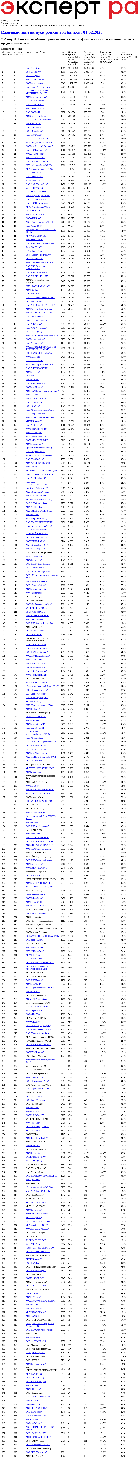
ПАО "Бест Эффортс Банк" (38, 1397)
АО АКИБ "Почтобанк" (37, 999)
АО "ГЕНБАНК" (33, 357)
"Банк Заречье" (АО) (35, 894)
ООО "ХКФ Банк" (34, 131)
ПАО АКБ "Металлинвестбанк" (40, 243)
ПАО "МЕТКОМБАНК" (37, 368)
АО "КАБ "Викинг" (35, 1052)
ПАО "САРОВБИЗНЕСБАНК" (40, 297)
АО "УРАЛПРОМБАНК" (37, 837)
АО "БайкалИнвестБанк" (37, 589)
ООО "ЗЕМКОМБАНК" (37, 1286)
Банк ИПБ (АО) (33, 376)
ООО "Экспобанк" (34, 258)
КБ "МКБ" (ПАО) (34, 955)
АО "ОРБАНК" (33, 1022)
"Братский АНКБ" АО (36, 716)
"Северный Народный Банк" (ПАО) (42, 686)
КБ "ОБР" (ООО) (34, 1217)
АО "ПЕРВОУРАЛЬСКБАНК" (40, 789)
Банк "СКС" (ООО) (35, 1378)
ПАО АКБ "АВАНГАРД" (37, 272)
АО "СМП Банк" (33, 123)
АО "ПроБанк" (33, 991)
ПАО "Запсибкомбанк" (36, 199)
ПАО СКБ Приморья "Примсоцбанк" (35, 267)
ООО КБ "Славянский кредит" (40, 860)
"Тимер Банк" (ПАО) (35, 1352)
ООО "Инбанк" (33, 406)
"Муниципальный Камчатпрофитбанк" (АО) (38, 733)
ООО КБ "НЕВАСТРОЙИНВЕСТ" (42, 1176)
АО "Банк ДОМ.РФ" (35, 214)
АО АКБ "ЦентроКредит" (38, 656)
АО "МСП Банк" (33, 1389)
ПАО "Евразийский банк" (38, 1033)
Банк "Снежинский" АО (37, 567)
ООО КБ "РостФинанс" (37, 652)
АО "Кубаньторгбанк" (36, 663)
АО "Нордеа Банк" (34, 1153)
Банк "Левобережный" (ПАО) (39, 262)
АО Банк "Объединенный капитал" (42, 335)
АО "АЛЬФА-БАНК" (35, 79)
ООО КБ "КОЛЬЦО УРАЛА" (39, 353)
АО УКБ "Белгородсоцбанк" (39, 604)
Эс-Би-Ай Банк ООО (35, 612)
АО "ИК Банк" (32, 1107)
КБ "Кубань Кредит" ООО (38, 207)
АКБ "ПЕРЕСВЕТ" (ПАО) (38, 793)
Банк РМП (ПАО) (34, 1244)
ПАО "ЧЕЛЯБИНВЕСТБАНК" (40, 305)
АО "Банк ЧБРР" (33, 984)
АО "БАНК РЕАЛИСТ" (37, 868)
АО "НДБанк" (32, 1305)
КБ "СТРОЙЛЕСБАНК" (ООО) (40, 768)
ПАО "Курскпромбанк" (37, 413)
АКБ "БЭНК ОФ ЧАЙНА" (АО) (41, 757)
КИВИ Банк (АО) (34, 421)
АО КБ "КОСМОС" (35, 1278)
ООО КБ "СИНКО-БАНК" (38, 1044)
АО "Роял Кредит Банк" (37, 675)
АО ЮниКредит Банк (36, 116)
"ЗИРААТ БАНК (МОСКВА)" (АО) (42, 936)
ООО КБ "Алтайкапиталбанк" (40, 841)
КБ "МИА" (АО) (33, 701)
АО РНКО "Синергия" (36, 1452)
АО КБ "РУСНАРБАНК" (37, 615)
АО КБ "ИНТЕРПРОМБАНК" (40, 474)
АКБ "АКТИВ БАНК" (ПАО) (39, 511)
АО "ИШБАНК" (33, 709)
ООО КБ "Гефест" (34, 1412)
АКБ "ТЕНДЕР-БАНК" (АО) (39, 887)
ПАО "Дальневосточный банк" (40, 410)
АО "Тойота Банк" (34, 898)
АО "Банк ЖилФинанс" (37, 495)
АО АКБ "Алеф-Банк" (36, 549)
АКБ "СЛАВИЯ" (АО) (36, 682)
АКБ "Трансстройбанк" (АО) (39, 705)
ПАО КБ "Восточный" (36, 150)
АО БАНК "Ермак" (35, 1014)
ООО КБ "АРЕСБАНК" (37, 537)
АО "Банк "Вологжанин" (37, 753)
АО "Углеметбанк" (34, 593)
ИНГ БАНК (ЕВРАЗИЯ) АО (39, 801)
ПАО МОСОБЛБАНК (36, 192)
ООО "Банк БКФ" (34, 634)
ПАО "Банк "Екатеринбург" (39, 571)
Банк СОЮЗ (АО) (34, 247)
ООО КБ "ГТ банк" (35, 631)
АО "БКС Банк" (33, 290)
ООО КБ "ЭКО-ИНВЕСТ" (38, 1251)
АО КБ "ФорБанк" (34, 660)
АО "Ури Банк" (33, 1179)
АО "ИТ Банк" (32, 822)
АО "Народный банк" (36, 1364)
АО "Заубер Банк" (34, 772)
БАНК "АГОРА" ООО (36, 1240)
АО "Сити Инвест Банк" (37, 1214)
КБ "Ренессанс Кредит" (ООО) (40, 169)
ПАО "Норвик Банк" (35, 451)
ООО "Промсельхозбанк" (37, 1081)
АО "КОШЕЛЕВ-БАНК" (37, 398)
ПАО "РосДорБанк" (35, 459)
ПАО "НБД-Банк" (34, 425)
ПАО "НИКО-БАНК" (36, 478)
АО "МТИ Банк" (33, 1297)
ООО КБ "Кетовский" (36, 875)
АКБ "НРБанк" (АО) (35, 951)
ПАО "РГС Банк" (34, 324)
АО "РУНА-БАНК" (35, 1115)
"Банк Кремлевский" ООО (38, 1089)
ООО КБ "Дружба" (34, 1263)
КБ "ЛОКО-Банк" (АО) (36, 236)
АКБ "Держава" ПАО (36, 749)
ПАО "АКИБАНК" (35, 402)
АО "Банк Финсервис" (36, 429)
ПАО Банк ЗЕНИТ (34, 173)
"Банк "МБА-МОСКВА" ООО (40, 1248)
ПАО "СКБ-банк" (34, 226)
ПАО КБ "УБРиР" (34, 135)
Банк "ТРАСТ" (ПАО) (36, 1077)
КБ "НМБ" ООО (33, 1130)
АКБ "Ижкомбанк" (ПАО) (38, 492)
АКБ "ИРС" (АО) (34, 1161)
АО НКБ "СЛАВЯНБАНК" (38, 1437)
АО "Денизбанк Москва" (37, 1229)
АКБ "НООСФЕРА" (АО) (38, 1221)
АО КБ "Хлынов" (34, 395)
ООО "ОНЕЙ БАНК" (36, 1433)
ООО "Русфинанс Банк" (37, 690)
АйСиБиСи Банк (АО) (36, 1381)
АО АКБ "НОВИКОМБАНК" (39, 313)
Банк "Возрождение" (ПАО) (39, 142)
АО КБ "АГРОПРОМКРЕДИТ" (40, 417)
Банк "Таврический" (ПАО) (38, 255)
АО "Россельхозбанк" (36, 83)
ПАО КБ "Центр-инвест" (37, 203)
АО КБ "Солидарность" (37, 320)
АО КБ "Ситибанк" (35, 154)
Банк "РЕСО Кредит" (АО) (38, 1025)
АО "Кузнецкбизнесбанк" (38, 581)
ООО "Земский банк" (36, 585)
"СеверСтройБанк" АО (36, 1415)
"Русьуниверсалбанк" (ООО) (39, 1187)
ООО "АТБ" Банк (34, 1096)
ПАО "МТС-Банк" (34, 176)
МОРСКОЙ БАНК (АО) (37, 533)
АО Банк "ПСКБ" (34, 467)
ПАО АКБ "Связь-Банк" (37, 184)
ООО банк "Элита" (35, 940)
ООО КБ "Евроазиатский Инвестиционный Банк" (37, 967)
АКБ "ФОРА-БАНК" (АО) (38, 286)
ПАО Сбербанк (33, 68)
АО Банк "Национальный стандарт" (42, 391)
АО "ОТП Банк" (33, 218)
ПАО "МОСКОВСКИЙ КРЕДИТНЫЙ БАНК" (37, 92)
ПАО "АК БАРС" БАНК (37, 161)
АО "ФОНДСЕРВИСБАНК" (39, 463)
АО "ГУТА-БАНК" (34, 902)
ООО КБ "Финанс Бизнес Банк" (41, 623)
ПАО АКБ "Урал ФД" (36, 383)
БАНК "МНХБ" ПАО (36, 1157)
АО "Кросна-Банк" (34, 864)
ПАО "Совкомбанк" (35, 101)
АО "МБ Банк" (32, 1385)
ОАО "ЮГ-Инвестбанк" (37, 503)
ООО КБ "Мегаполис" (36, 745)
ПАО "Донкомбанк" (35, 738)
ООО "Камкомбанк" (35, 760)
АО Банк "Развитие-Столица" (39, 849)
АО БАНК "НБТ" (34, 1404)
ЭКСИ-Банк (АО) (34, 1259)
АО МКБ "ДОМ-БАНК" (37, 1138)
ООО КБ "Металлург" (36, 1270)
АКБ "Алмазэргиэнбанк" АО (39, 364)
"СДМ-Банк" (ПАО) (35, 251)
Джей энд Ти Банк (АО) (37, 488)
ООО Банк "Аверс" (35, 301)
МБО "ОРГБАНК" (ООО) (38, 1191)
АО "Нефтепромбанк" (36, 667)
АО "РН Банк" (32, 786)
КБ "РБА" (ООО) (34, 1374)
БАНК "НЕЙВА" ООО (36, 608)
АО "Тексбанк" (33, 1123)
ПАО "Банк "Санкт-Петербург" (40, 120)
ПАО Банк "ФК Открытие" (38, 87)
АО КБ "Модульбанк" (36, 812)
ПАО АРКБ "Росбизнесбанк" (39, 1029)
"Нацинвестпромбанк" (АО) (39, 526)
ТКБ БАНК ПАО (34, 210)
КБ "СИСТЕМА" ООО (36, 1202)
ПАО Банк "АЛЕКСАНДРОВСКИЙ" (38, 483)
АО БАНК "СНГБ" (34, 239)
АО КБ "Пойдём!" (34, 432)
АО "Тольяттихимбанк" (37, 947)
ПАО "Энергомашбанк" (37, 530)
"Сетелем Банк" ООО (36, 644)
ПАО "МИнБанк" (34, 127)
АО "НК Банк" (32, 514)
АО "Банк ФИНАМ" (35, 724)
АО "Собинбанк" (34, 1210)
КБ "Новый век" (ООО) (37, 1225)
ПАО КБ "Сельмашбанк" (37, 1007)
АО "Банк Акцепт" (34, 444)
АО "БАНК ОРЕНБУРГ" (37, 440)
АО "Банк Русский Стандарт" (39, 146)
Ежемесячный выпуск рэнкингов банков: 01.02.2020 (52, 32)
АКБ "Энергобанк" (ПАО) (38, 545)
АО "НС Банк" (32, 379)
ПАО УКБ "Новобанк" (36, 671)
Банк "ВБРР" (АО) (34, 188)
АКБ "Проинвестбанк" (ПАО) (40, 988)
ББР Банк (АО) (32, 294)
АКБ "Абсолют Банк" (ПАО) (39, 165)
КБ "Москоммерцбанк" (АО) (39, 499)
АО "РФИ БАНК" (34, 1337)
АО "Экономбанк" (34, 1308)
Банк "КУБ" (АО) (34, 331)
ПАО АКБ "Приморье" (36, 328)
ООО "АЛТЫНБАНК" (36, 1341)
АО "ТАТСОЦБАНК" (36, 507)
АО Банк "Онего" (34, 1423)
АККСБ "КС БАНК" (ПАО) (39, 455)
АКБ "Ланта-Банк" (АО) (37, 436)
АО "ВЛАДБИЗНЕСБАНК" (39, 883)
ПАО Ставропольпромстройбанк (41, 742)
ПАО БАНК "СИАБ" (35, 728)
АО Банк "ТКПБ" (34, 834)
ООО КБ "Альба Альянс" (37, 826)
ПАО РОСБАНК (33, 112)
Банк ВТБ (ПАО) (33, 72)
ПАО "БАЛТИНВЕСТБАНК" (39, 522)
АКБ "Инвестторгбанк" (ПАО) (40, 222)
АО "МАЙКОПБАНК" (36, 906)
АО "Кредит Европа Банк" (38, 195)
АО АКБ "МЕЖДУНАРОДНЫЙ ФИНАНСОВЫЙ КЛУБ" (41, 348)
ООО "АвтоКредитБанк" (37, 1126)
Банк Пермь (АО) (34, 1010)
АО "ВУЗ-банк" (33, 372)
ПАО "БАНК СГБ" (34, 360)
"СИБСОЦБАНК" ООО (37, 648)
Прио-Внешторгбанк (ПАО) (39, 448)
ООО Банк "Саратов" (36, 1100)
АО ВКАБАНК (33, 1145)
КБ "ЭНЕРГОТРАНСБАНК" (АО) (41, 470)
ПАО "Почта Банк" (35, 104)
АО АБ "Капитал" (34, 1293)
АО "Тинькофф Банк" (36, 108)
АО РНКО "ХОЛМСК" (36, 1408)
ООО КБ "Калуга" (34, 980)
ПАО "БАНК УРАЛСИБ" (37, 138)
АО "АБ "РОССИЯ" (35, 157)
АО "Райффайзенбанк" (36, 97)
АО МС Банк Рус (34, 1111)
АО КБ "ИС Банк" (34, 1400)
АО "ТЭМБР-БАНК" (35, 541)
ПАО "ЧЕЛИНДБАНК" (37, 276)
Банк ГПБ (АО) (33, 75)
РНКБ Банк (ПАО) (34, 180)
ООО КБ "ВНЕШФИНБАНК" (40, 962)
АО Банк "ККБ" (33, 1316)
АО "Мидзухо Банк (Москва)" (39, 309)
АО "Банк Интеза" (34, 387)
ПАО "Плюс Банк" (34, 343)
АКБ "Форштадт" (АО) (36, 518)
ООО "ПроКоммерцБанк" (38, 1444)
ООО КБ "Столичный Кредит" (40, 1330)
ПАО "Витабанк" (34, 959)
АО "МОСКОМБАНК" (36, 913)
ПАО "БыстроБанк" (35, 316)
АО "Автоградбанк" (35, 619)
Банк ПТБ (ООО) (34, 556)
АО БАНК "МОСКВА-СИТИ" (40, 845)
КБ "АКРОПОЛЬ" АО (36, 1312)
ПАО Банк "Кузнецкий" (37, 697)
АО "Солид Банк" (34, 560)
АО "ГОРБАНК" (33, 720)
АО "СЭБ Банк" (33, 1419)
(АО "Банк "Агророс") (36, 694)
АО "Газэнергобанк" (35, 339)
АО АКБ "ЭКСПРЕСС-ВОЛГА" (41, 1301)
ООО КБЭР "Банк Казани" (38, 564)
